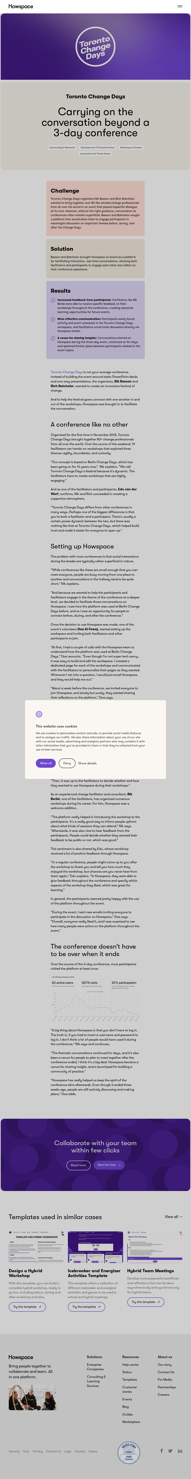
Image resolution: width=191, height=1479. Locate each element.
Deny (67, 763)
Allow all (46, 763)
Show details (87, 763)
